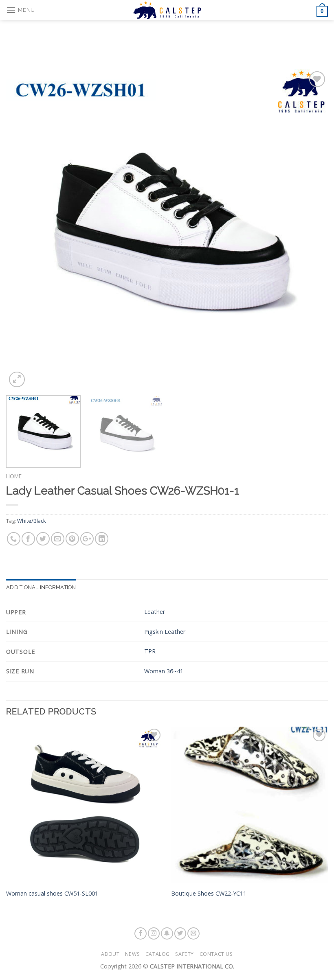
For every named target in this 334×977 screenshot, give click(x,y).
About (110, 954)
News (132, 954)
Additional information (41, 587)
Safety (184, 954)
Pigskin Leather (164, 631)
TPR (150, 651)
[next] (311, 229)
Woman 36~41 (163, 671)
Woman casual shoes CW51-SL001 (52, 893)
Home (14, 476)
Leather (154, 612)
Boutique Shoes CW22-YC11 (208, 893)
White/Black (31, 520)
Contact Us (216, 954)
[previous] (22, 229)
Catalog (157, 954)
